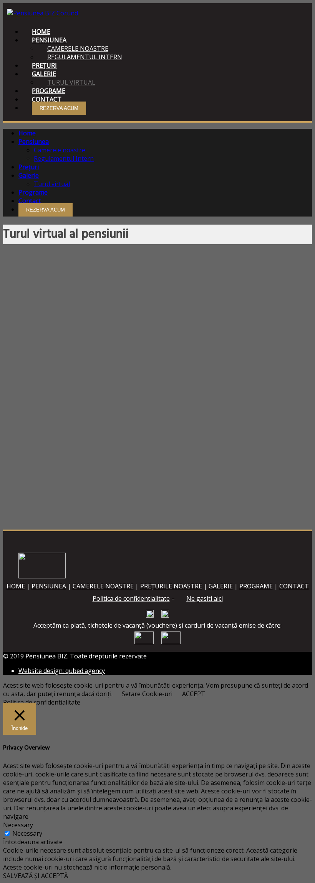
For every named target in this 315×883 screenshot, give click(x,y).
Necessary (27, 833)
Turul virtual (52, 184)
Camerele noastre (59, 150)
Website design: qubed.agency (61, 670)
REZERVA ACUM (59, 108)
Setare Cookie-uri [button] (147, 694)
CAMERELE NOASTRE (103, 586)
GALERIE (221, 586)
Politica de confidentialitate (131, 598)
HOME (16, 586)
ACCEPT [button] (193, 694)
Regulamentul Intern (84, 57)
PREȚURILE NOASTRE (171, 586)
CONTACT (294, 586)
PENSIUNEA (49, 586)
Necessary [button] (18, 825)
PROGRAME (256, 586)
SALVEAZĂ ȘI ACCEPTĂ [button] (35, 875)
